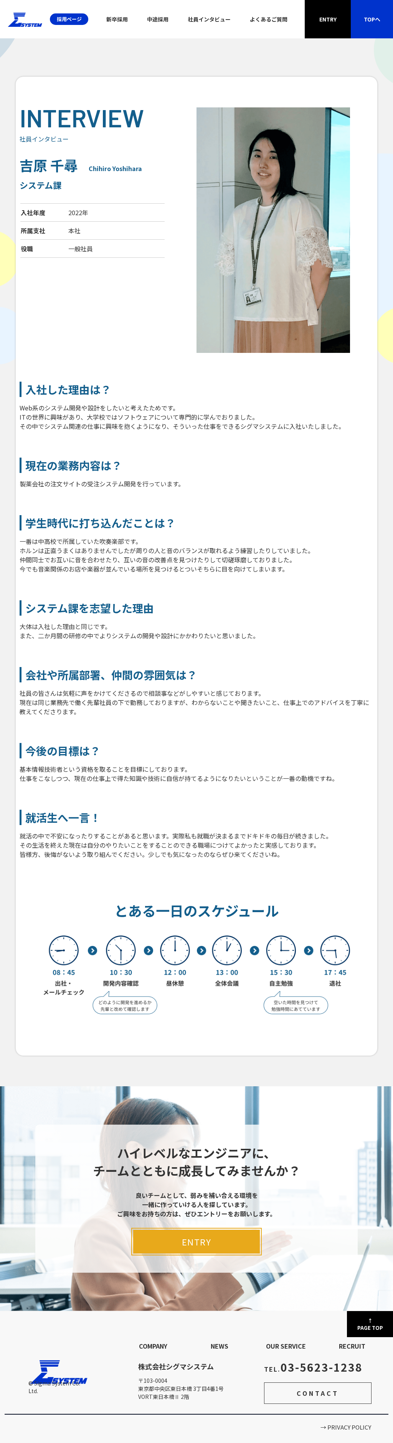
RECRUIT (352, 1346)
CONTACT (318, 1393)
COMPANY (153, 1346)
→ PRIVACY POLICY (345, 1427)
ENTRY (196, 1241)
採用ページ (69, 19)
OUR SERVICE (286, 1346)
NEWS (219, 1346)
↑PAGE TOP (370, 1324)
